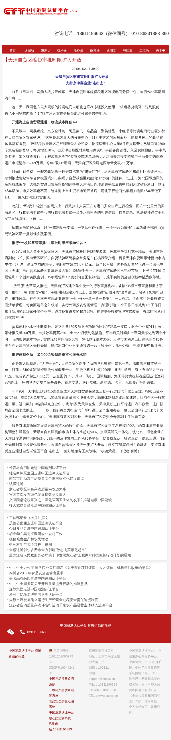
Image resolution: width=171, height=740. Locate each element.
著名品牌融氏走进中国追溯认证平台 (37, 578)
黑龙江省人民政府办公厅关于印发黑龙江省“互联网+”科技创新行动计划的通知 (70, 555)
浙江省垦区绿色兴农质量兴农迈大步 (37, 489)
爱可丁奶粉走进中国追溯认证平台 (36, 594)
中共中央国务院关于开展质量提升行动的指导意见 (48, 584)
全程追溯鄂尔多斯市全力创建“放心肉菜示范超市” (47, 550)
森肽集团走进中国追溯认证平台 (34, 589)
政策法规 (95, 51)
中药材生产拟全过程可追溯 (30, 544)
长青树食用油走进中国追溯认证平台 (37, 468)
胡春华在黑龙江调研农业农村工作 (36, 534)
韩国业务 (127, 51)
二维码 (144, 50)
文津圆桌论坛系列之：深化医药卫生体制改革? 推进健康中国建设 (60, 500)
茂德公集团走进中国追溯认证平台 (36, 523)
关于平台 (160, 51)
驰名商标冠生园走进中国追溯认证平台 (39, 473)
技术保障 (62, 51)
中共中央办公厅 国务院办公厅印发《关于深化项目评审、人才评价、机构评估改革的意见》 (81, 568)
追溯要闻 (111, 51)
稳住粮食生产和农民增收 (28, 539)
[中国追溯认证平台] (40, 11)
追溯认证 (45, 51)
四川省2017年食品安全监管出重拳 (36, 573)
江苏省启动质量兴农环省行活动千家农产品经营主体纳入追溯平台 (60, 605)
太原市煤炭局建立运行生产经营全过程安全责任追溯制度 (53, 600)
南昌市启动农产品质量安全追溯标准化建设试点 (46, 478)
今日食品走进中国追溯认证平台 (34, 528)
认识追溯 (16, 484)
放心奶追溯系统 (60, 718)
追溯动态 (29, 51)
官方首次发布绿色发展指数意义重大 (37, 494)
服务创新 (78, 51)
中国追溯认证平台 (61, 712)
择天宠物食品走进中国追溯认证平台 (37, 505)
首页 (13, 50)
